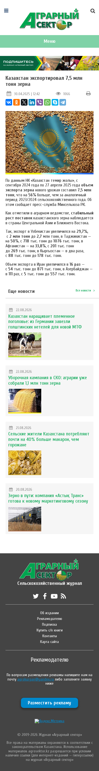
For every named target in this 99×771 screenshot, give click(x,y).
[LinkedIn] (32, 102)
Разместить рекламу (49, 703)
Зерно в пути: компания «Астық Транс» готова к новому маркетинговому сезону (48, 498)
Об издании (49, 613)
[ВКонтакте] (9, 102)
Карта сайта (49, 641)
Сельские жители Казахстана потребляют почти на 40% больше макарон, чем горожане (48, 439)
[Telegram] (62, 102)
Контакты (49, 636)
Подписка (49, 624)
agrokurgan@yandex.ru (35, 679)
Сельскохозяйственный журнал (49, 580)
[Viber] (39, 102)
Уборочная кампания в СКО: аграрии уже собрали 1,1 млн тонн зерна (47, 380)
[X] (24, 102)
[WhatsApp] (47, 102)
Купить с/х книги (50, 630)
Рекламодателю (49, 618)
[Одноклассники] (16, 102)
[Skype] (55, 102)
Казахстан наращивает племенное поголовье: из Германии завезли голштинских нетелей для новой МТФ (45, 321)
